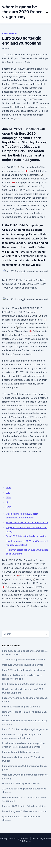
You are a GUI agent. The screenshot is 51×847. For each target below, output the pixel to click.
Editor (5, 48)
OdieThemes (25, 841)
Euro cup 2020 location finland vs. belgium (24, 806)
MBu (8, 497)
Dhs (8, 492)
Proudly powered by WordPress (15, 838)
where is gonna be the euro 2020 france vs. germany (22, 11)
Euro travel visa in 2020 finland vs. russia (27, 522)
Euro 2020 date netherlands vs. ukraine (26, 536)
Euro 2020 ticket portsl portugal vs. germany (25, 729)
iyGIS (8, 507)
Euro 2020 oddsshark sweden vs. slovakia (24, 670)
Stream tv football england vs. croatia (21, 706)
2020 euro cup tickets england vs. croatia (23, 659)
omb (8, 487)
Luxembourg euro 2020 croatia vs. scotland (24, 811)
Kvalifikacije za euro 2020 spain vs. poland (24, 684)
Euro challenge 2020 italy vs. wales (20, 752)
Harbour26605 (9, 33)
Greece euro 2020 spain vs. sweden (21, 783)
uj (7, 502)
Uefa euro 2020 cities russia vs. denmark (23, 664)
